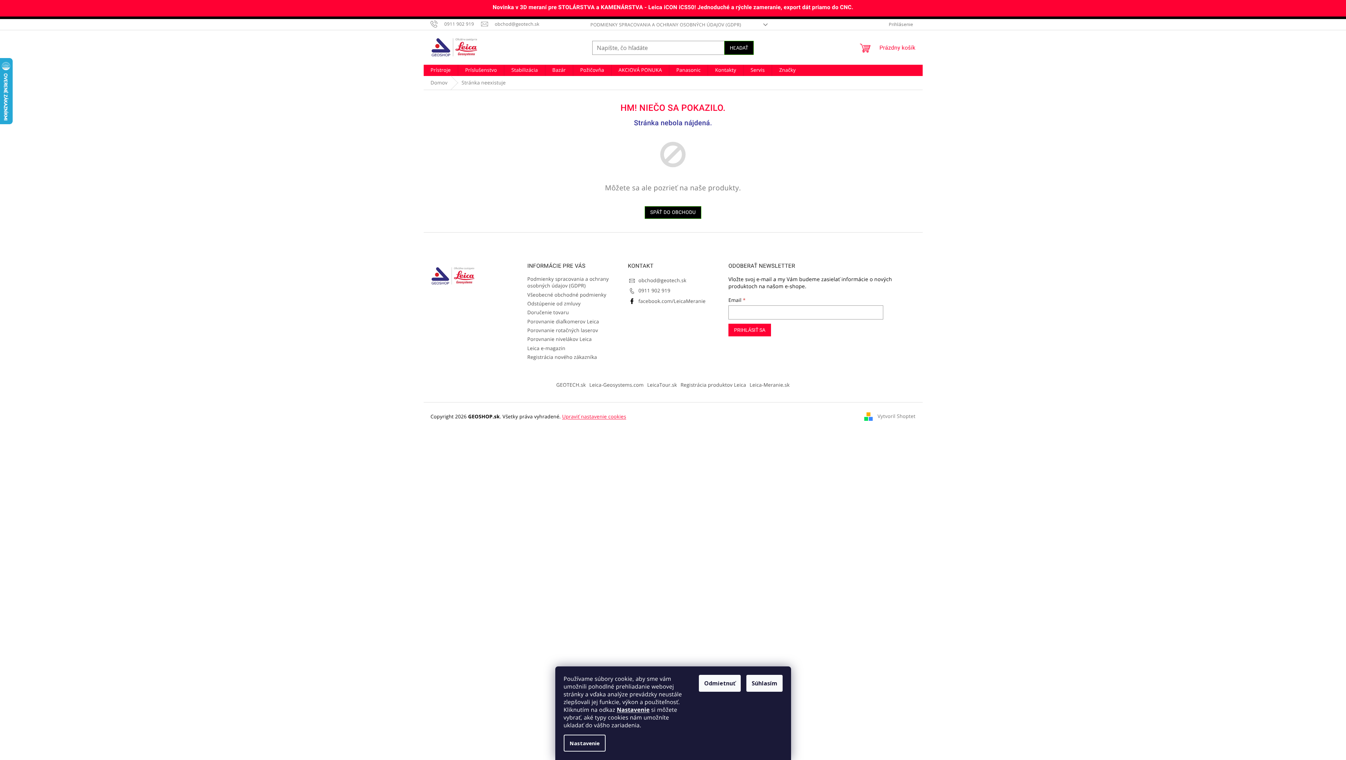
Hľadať (739, 48)
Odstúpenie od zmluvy (554, 303)
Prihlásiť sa (749, 330)
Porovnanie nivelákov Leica (559, 339)
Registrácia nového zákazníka (562, 357)
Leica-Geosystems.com (616, 385)
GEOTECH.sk (571, 385)
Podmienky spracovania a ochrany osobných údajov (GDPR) (665, 24)
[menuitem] (441, 70)
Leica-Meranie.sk (770, 385)
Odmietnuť (719, 683)
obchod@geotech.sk (662, 280)
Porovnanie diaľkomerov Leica (563, 321)
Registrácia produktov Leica (713, 385)
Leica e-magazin (546, 348)
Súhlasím (764, 683)
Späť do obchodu (673, 212)
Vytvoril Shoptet (897, 416)
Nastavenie (633, 710)
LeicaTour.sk (662, 385)
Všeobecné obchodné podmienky (567, 295)
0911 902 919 (654, 290)
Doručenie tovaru (548, 312)
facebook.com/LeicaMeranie (672, 301)
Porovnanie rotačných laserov (562, 330)
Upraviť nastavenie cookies (594, 416)
